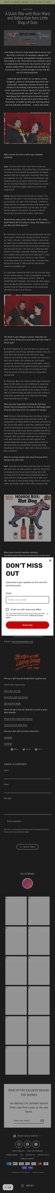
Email (8, 593)
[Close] (50, 560)
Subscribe (27, 625)
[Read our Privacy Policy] (47, 613)
